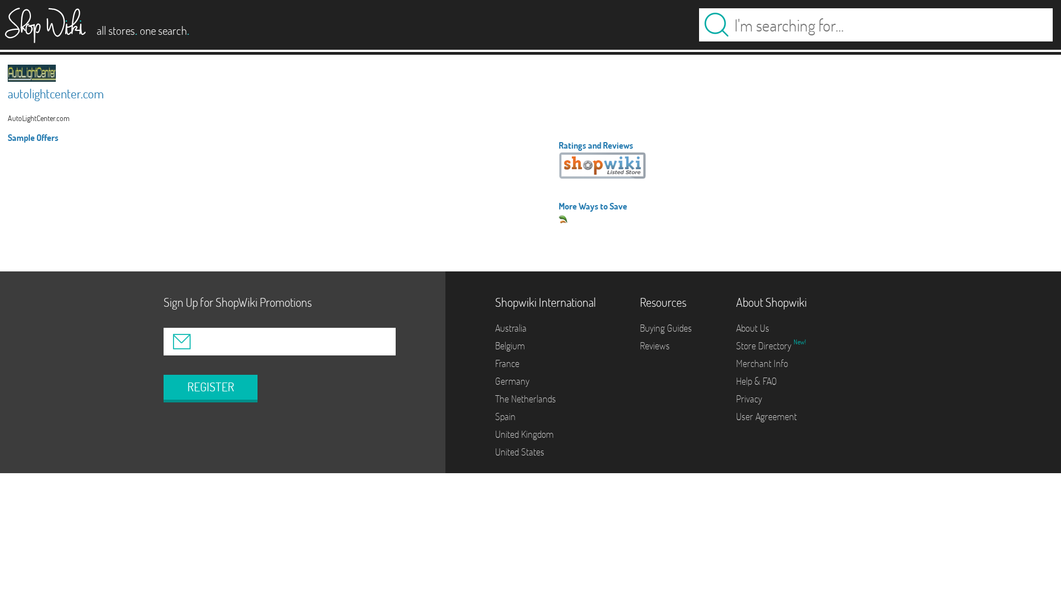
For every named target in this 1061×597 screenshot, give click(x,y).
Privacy (749, 398)
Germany (512, 381)
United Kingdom (524, 434)
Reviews (655, 345)
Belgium (510, 345)
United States (519, 452)
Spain (505, 416)
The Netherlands (525, 398)
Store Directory (765, 345)
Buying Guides (666, 328)
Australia (511, 328)
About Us (752, 328)
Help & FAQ (756, 381)
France (507, 363)
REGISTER (210, 387)
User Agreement (766, 416)
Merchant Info (762, 363)
